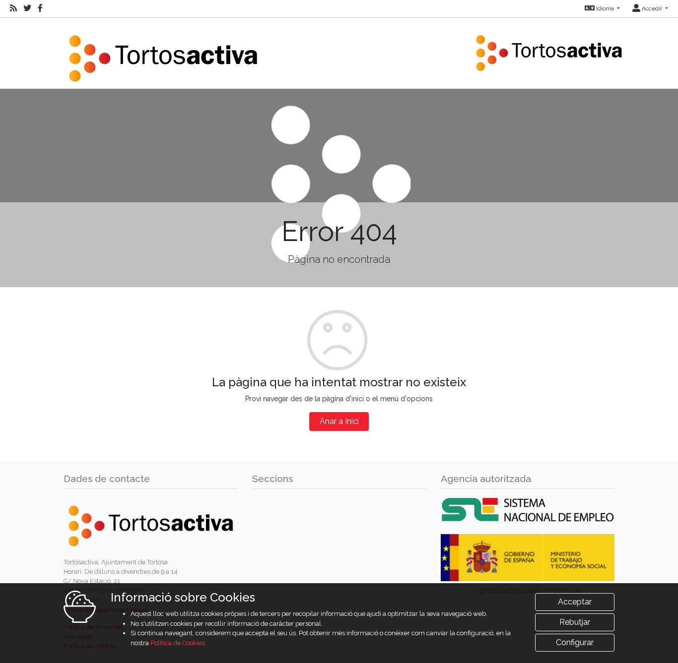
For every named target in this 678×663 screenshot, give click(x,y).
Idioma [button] (605, 8)
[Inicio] (163, 52)
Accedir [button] (652, 8)
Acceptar (575, 601)
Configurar (575, 642)
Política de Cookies (177, 643)
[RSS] (13, 8)
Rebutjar (574, 622)
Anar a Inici (339, 421)
